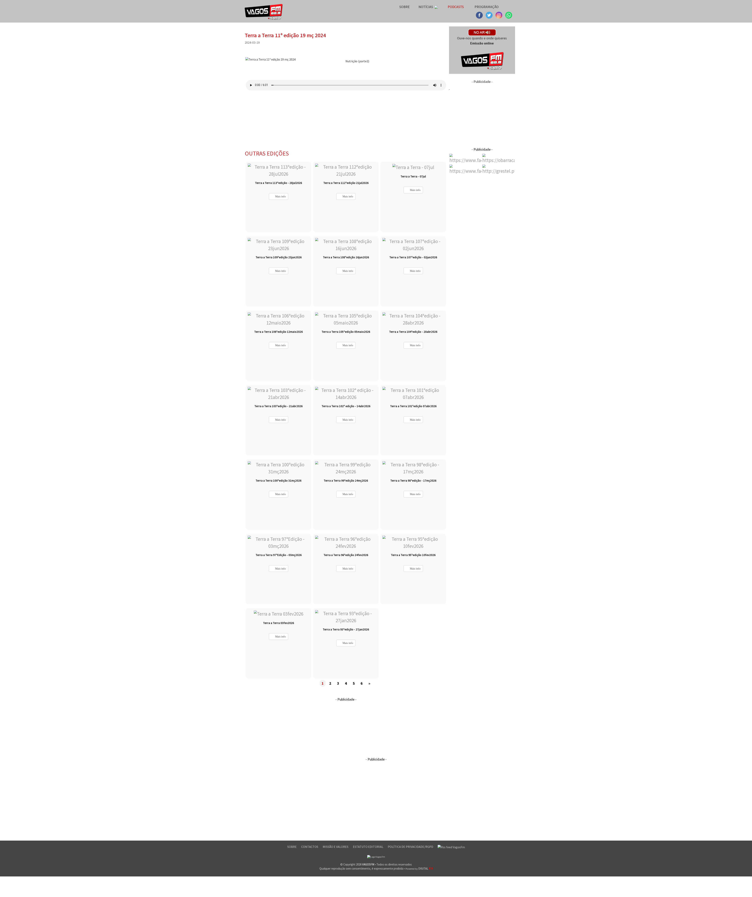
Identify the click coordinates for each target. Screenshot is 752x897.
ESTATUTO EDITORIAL (368, 847)
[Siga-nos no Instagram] (490, 15)
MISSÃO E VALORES (336, 847)
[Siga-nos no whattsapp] (508, 15)
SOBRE (292, 847)
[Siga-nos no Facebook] (480, 15)
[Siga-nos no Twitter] (499, 15)
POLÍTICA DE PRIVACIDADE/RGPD (411, 847)
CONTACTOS (310, 847)
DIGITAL (419, 868)
